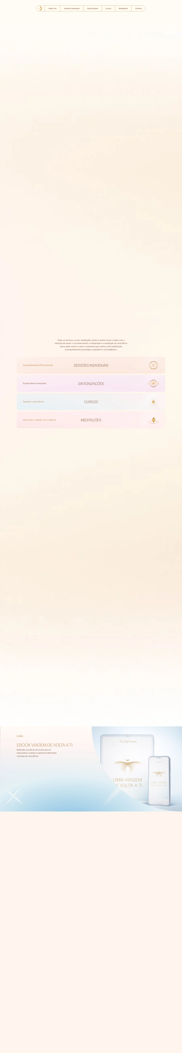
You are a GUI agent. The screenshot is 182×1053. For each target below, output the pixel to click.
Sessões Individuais (72, 8)
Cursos (108, 8)
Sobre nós (53, 8)
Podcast (138, 8)
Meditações (123, 8)
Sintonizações (92, 8)
